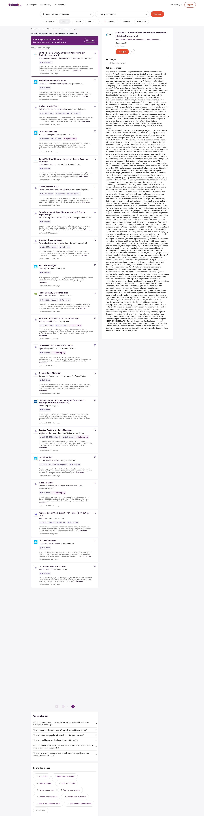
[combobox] (67, 14)
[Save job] (95, 53)
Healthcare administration (80, 803)
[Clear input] (91, 14)
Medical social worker (66, 776)
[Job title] (65, 14)
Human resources (46, 790)
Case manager (45, 783)
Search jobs (35, 29)
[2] (73, 706)
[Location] (120, 14)
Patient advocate (68, 783)
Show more (77, 71)
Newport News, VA (48, 29)
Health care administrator (49, 803)
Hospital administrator (48, 797)
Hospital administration (76, 797)
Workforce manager (71, 790)
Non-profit (43, 776)
